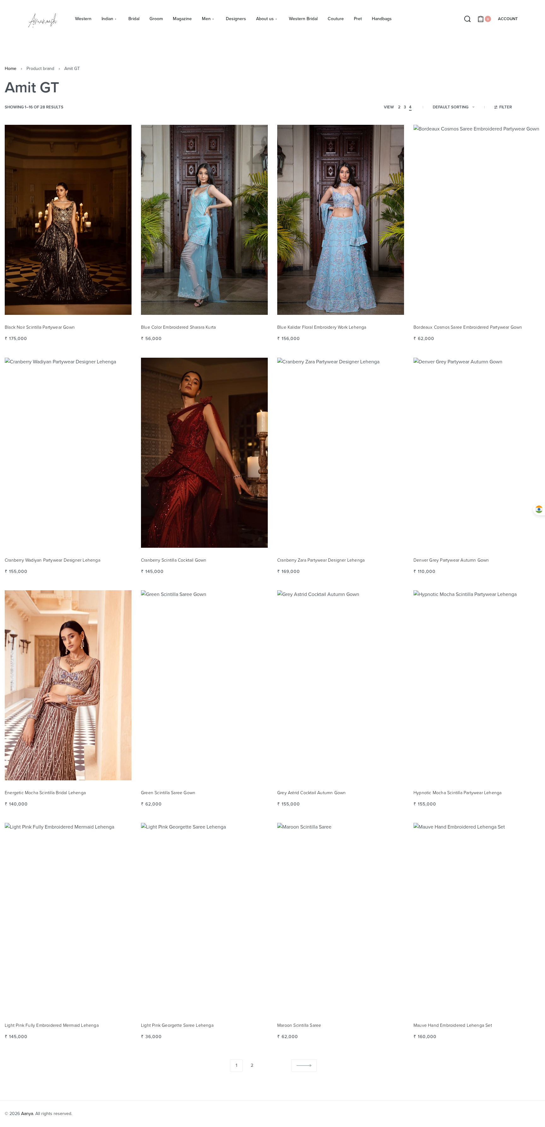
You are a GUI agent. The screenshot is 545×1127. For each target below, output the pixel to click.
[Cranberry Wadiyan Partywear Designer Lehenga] (68, 453)
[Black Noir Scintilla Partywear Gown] (68, 220)
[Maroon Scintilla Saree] (340, 918)
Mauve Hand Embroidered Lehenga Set (452, 1025)
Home (10, 68)
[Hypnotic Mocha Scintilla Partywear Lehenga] (476, 685)
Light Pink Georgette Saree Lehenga (177, 1025)
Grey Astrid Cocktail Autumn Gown (311, 792)
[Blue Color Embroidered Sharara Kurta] (204, 220)
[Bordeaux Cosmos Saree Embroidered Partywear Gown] (476, 220)
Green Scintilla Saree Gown (168, 792)
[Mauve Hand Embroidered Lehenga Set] (476, 918)
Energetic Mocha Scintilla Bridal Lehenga (45, 792)
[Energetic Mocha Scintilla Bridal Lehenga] (68, 685)
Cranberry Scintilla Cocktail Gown (174, 560)
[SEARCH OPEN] (467, 18)
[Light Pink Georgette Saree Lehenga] (204, 918)
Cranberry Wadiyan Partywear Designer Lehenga (52, 560)
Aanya (27, 1113)
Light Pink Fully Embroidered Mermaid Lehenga (52, 1025)
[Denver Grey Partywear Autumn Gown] (476, 453)
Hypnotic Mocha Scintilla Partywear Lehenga (457, 792)
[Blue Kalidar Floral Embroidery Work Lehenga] (340, 220)
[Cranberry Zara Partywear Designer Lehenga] (340, 453)
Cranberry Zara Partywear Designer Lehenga (321, 560)
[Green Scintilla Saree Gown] (204, 685)
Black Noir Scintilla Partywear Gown (40, 327)
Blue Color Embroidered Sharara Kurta (178, 327)
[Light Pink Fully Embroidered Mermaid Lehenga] (68, 918)
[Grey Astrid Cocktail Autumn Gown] (340, 685)
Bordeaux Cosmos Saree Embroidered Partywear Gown (467, 327)
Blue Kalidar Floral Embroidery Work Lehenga (321, 327)
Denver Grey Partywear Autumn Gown (451, 560)
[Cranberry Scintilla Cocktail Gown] (204, 453)
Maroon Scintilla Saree (299, 1025)
